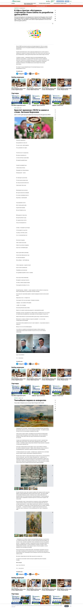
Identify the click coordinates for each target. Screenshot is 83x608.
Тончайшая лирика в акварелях (44, 3)
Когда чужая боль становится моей (60, 3)
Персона (67, 1)
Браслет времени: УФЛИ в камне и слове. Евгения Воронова (30, 4)
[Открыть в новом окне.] (20, 74)
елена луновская (21, 568)
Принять (66, 606)
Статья (13, 3)
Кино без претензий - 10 (41, 6)
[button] (52, 476)
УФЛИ (15, 107)
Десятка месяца (60, 1)
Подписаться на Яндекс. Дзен (53, 1)
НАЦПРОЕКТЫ (16, 8)
